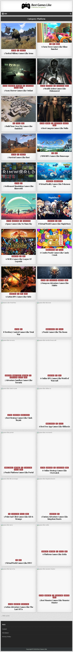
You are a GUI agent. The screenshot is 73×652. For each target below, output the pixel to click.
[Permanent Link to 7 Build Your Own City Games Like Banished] (18, 109)
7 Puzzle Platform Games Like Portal (18, 472)
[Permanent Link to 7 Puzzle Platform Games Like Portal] (18, 449)
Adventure (12, 86)
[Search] (70, 13)
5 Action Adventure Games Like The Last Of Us (18, 608)
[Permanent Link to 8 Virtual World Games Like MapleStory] (54, 207)
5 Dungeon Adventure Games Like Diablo (54, 284)
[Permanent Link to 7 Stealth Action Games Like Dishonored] (54, 71)
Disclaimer (5, 633)
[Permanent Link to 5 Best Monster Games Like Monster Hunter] (54, 581)
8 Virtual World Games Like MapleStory (54, 223)
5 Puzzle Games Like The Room (54, 332)
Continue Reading (19, 47)
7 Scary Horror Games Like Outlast (18, 90)
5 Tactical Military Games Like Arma (18, 53)
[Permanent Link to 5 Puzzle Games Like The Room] (54, 315)
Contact (4, 629)
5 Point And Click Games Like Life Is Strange (18, 517)
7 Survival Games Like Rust (19, 157)
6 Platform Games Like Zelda (54, 554)
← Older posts (5, 615)
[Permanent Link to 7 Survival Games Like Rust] (18, 143)
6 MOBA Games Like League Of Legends (18, 260)
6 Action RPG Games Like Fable (18, 296)
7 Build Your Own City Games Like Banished (18, 127)
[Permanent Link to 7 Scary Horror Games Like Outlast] (18, 71)
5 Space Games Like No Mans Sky (18, 223)
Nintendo (18, 86)
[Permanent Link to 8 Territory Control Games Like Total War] (18, 315)
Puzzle (16, 87)
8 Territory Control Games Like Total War (18, 333)
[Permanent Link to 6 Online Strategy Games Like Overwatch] (54, 449)
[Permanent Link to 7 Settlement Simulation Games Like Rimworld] (18, 172)
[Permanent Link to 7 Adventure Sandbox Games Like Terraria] (18, 356)
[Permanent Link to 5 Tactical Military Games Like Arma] (18, 36)
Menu (5, 14)
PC (18, 50)
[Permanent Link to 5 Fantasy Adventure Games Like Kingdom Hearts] (54, 495)
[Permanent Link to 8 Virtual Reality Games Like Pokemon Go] (54, 171)
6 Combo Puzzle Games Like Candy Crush (54, 253)
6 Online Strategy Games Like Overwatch (54, 471)
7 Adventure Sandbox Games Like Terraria (18, 381)
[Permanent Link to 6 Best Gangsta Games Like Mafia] (54, 109)
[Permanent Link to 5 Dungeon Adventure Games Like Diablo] (54, 272)
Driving (48, 123)
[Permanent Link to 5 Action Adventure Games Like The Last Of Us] (18, 585)
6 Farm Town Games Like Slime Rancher (54, 47)
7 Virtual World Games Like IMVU (18, 563)
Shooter (22, 50)
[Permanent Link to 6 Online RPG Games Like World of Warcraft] (54, 356)
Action (14, 50)
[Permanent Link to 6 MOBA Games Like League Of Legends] (18, 242)
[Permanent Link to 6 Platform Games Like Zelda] (54, 537)
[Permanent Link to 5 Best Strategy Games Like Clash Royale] (18, 401)
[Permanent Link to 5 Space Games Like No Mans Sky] (18, 207)
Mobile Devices (58, 181)
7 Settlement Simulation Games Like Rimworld (18, 187)
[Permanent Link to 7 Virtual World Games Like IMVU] (18, 541)
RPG (54, 44)
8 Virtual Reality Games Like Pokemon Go (54, 185)
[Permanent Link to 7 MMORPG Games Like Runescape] (54, 143)
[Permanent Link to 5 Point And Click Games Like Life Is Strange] (18, 495)
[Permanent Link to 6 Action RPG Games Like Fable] (18, 279)
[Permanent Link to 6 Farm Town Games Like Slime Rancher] (54, 33)
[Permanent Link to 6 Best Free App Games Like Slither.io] (54, 405)
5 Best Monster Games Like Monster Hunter (54, 601)
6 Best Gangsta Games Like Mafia (54, 128)
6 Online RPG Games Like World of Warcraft (54, 379)
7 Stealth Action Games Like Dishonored (54, 89)
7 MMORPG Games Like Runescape (54, 156)
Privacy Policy (6, 636)
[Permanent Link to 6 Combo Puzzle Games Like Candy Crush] (54, 238)
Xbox (58, 44)
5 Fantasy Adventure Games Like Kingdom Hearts (54, 517)
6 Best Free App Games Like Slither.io (54, 426)
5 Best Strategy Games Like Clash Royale (18, 419)
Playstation (29, 86)
